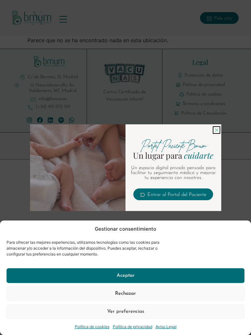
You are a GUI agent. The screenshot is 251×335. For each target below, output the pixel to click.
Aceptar (126, 275)
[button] (216, 130)
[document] (125, 167)
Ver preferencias (125, 311)
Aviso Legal (166, 326)
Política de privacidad (132, 326)
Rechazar (125, 293)
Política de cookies (92, 326)
